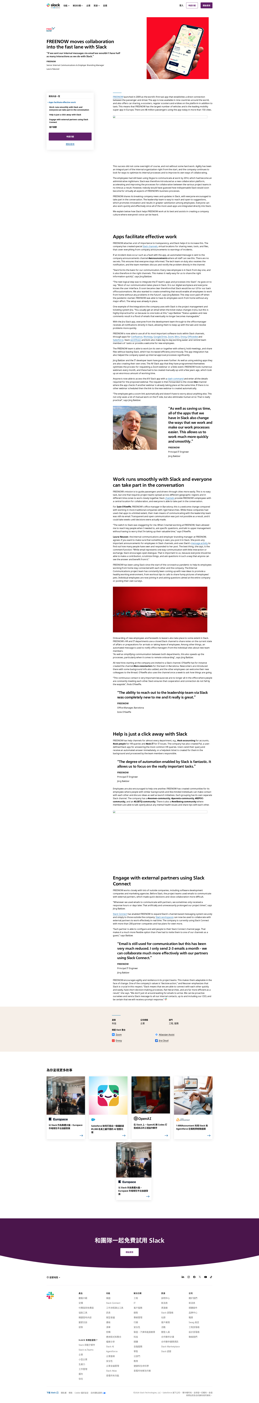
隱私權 (64, 1392)
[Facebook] (194, 1277)
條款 (70, 1392)
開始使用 (206, 5)
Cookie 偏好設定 (81, 1392)
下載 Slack (51, 1392)
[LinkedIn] (183, 1277)
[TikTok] (211, 1277)
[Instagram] (188, 1277)
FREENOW (118, 96)
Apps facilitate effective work (62, 102)
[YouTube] (205, 1277)
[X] (200, 1277)
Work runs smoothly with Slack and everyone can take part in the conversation (69, 108)
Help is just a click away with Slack (65, 114)
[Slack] (53, 5)
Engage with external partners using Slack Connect (68, 120)
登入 (181, 5)
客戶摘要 (53, 127)
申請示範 (192, 5)
